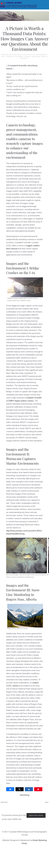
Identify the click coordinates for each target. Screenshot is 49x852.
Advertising (24, 795)
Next (46, 802)
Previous (4, 802)
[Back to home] (24, 4)
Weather (36, 56)
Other (27, 56)
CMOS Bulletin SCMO (22, 54)
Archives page (36, 815)
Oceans (19, 56)
